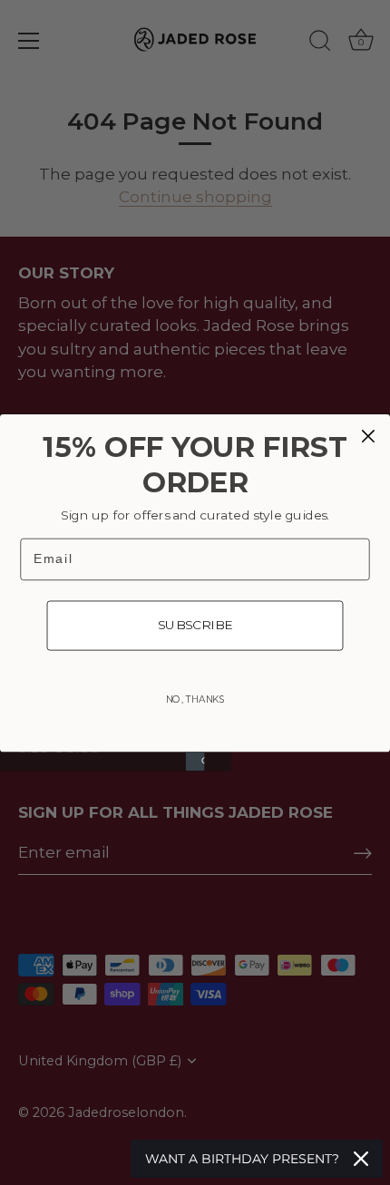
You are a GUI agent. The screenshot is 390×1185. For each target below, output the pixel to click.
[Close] (361, 1158)
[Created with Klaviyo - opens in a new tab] (195, 761)
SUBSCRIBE (195, 624)
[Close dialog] (368, 437)
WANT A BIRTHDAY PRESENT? (242, 1159)
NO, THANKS (195, 699)
